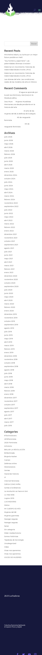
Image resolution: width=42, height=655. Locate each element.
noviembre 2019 (10, 318)
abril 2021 (8, 262)
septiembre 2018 (11, 366)
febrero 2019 (9, 349)
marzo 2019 (9, 345)
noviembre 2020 (11, 279)
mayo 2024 (8, 189)
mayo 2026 (8, 144)
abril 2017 (8, 419)
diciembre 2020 (10, 276)
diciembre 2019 (10, 314)
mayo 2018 (8, 380)
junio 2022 (8, 213)
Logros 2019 (9, 498)
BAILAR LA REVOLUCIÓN (14, 450)
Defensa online (10, 463)
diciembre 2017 (10, 398)
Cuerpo (7, 460)
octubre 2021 (9, 241)
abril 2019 (8, 342)
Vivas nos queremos (12, 550)
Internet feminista (11, 481)
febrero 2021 (9, 269)
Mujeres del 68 (10, 512)
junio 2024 (8, 186)
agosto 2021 (9, 248)
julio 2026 (8, 137)
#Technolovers (10, 436)
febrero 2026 (9, 154)
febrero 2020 (9, 307)
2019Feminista (10, 439)
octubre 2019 (9, 321)
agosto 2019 (9, 328)
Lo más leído (9, 495)
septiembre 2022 (11, 206)
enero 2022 (9, 231)
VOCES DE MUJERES (12, 557)
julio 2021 (8, 252)
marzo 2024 (9, 196)
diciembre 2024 (10, 175)
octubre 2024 (9, 179)
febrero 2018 (9, 391)
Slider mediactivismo (12, 533)
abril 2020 (8, 300)
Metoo (7, 505)
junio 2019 (8, 335)
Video (6, 547)
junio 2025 (8, 161)
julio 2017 (8, 415)
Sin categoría (9, 530)
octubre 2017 (9, 405)
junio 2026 (8, 140)
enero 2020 (9, 311)
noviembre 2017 (10, 401)
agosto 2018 (9, 370)
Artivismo (8, 446)
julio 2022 (8, 210)
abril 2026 (8, 147)
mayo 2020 (8, 297)
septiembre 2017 (11, 408)
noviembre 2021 (10, 238)
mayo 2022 (8, 217)
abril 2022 (8, 220)
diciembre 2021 (10, 234)
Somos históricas (11, 536)
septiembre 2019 (11, 325)
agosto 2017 (9, 412)
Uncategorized (10, 543)
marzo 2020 (9, 304)
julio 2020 (8, 290)
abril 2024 (8, 192)
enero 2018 (8, 394)
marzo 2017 (9, 422)
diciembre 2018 (10, 356)
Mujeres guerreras (11, 516)
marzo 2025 (9, 168)
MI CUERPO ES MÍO (12, 509)
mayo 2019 (8, 339)
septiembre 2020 (11, 286)
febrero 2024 (9, 199)
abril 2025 (8, 165)
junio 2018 (8, 377)
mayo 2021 (8, 259)
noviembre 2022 (11, 203)
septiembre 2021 (11, 245)
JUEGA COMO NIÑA (12, 484)
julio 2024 (8, 182)
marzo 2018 (9, 387)
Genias (7, 470)
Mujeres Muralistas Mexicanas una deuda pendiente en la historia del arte (19, 104)
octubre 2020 (9, 283)
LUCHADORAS (10, 502)
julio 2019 (8, 332)
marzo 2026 (9, 151)
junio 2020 (8, 293)
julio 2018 (8, 373)
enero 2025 (9, 172)
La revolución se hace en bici (16, 491)
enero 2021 (8, 272)
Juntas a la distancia (12, 488)
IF (5, 477)
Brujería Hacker (10, 456)
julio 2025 (8, 158)
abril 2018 (8, 384)
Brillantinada (9, 453)
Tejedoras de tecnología (14, 540)
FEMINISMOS (9, 467)
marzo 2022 (9, 224)
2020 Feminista (10, 443)
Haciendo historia (11, 474)
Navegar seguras (11, 519)
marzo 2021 (9, 266)
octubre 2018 (9, 363)
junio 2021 (8, 255)
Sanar (6, 526)
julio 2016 (8, 426)
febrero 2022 (9, 227)
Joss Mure (8, 102)
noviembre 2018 (10, 359)
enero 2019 (8, 352)
